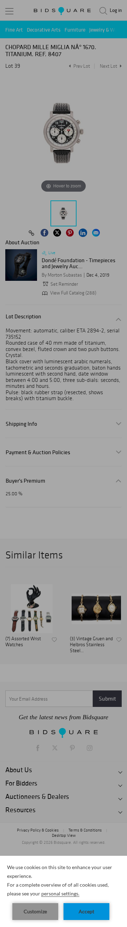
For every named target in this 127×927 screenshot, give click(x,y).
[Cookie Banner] (63, 891)
